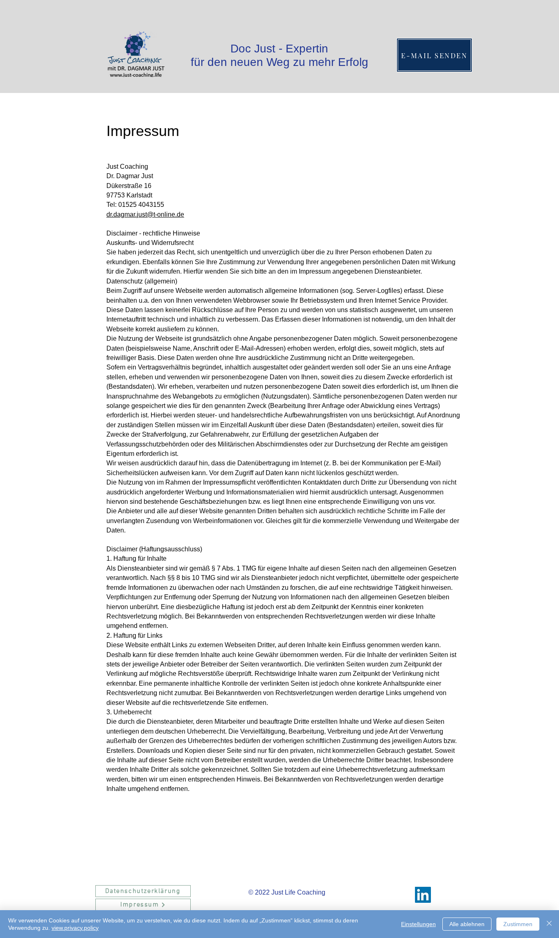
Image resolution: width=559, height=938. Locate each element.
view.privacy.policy (75, 927)
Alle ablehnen (467, 924)
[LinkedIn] (423, 895)
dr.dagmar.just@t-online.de (145, 214)
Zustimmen (517, 924)
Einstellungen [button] (418, 924)
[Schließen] (549, 924)
